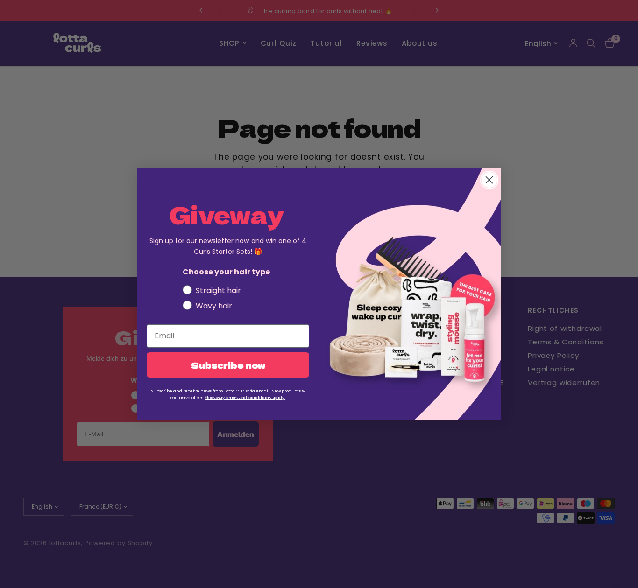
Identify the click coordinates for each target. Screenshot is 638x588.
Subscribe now (228, 365)
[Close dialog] (489, 180)
